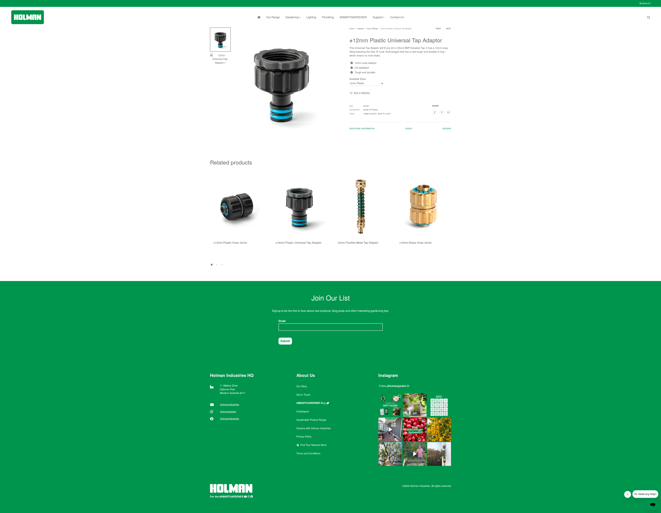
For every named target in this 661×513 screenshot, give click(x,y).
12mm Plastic (370, 113)
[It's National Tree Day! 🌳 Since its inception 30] (390, 454)
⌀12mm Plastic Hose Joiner (230, 243)
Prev (438, 28)
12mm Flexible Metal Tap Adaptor (357, 243)
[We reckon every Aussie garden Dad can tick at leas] (439, 405)
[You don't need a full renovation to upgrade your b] (390, 429)
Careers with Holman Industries (313, 428)
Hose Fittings (372, 28)
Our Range (273, 17)
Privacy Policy (303, 436)
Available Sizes (357, 79)
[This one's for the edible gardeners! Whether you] (415, 429)
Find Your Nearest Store (313, 445)
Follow (392, 386)
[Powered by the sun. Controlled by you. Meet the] (439, 454)
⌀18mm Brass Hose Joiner (415, 243)
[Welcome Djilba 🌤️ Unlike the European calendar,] (439, 429)
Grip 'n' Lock (384, 113)
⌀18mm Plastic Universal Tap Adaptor (298, 243)
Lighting (311, 17)
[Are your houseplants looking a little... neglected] (415, 405)
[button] (359, 93)
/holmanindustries (229, 404)
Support (377, 17)
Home (351, 28)
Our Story (301, 386)
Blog (311, 403)
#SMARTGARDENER (353, 17)
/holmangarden (228, 411)
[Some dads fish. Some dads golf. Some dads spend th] (390, 405)
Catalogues (302, 411)
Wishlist (646, 3)
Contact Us (397, 17)
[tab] (362, 129)
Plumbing (328, 17)
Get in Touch (303, 394)
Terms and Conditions (308, 453)
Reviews (447, 128)
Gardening (292, 17)
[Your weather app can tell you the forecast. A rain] (415, 454)
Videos (408, 128)
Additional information (362, 128)
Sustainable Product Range (311, 419)
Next (448, 28)
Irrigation (360, 28)
